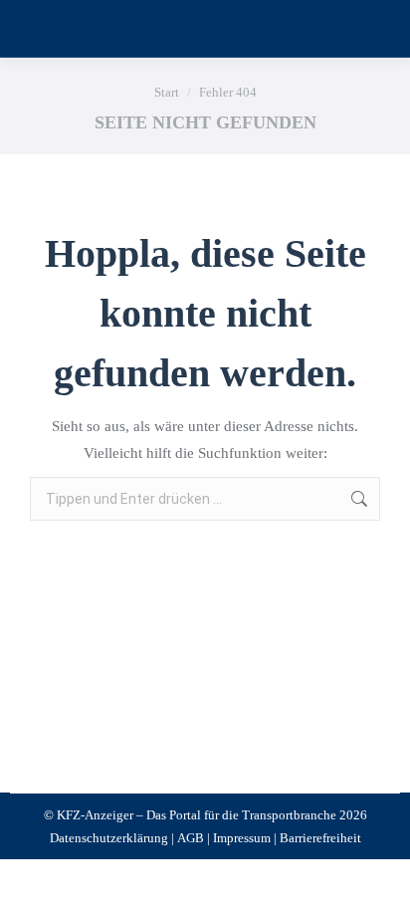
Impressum (242, 837)
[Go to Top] (380, 881)
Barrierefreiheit (320, 837)
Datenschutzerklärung (109, 837)
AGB (190, 837)
